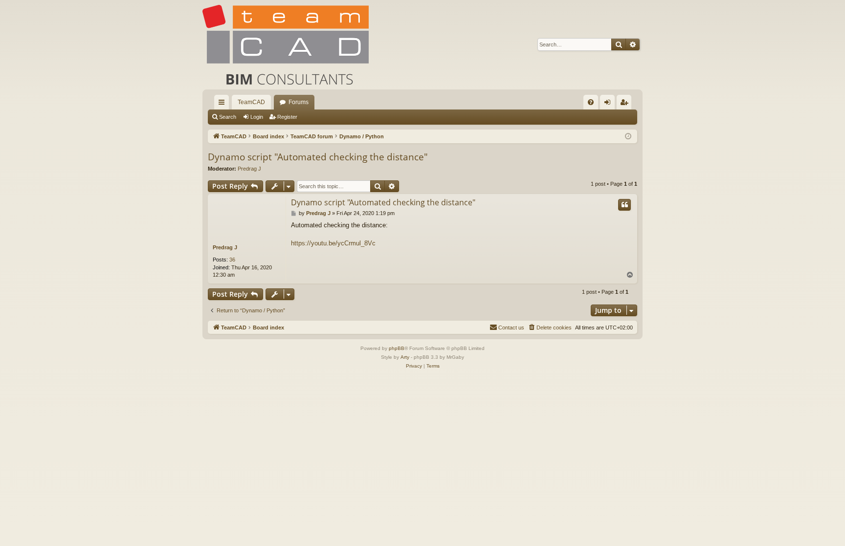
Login (256, 117)
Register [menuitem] (626, 104)
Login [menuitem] (609, 104)
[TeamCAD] (285, 44)
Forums (299, 102)
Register (287, 117)
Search (227, 117)
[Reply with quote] (624, 205)
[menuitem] (590, 102)
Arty (404, 357)
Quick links (223, 104)
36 (232, 259)
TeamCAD (251, 102)
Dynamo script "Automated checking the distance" (318, 157)
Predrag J (249, 169)
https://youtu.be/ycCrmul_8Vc (333, 243)
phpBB (396, 348)
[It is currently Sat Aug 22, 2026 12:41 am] (628, 136)
